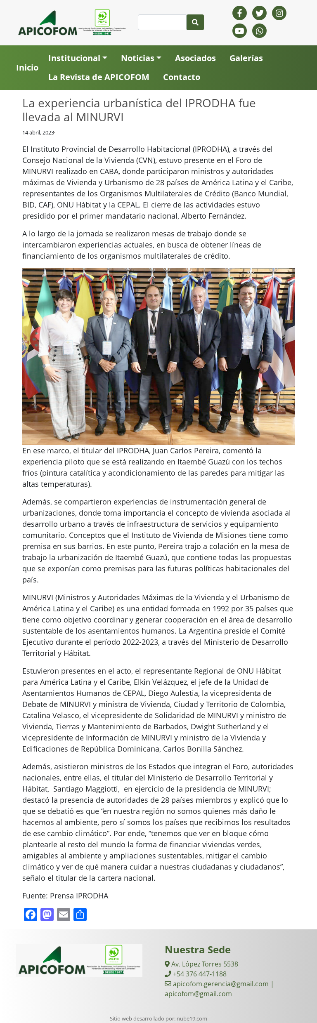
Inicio (27, 67)
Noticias (137, 58)
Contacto (181, 76)
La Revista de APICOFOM (98, 76)
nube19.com (192, 1018)
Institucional (74, 58)
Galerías (246, 58)
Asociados (195, 58)
